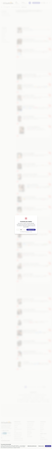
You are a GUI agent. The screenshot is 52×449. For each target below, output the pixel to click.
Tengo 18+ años (31, 229)
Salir (21, 229)
